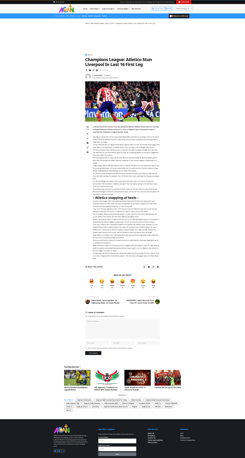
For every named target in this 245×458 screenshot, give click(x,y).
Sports (89, 55)
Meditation (168, 407)
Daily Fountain (136, 400)
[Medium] (59, 451)
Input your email (103, 445)
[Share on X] (86, 70)
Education (97, 16)
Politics (104, 16)
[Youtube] (55, 451)
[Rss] (63, 451)
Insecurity (95, 407)
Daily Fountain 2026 (111, 403)
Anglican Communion (84, 400)
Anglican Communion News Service (116, 407)
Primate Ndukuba (171, 403)
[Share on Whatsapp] (87, 138)
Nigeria (134, 407)
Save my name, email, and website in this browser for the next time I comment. (110, 348)
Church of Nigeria (128, 403)
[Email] (90, 70)
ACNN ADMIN (98, 75)
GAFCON (157, 407)
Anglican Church (82, 407)
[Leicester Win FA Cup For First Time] (168, 378)
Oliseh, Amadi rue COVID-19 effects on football (134, 388)
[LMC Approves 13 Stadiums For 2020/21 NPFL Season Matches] (107, 378)
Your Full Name (103, 437)
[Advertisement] (122, 38)
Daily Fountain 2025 (72, 403)
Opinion (84, 16)
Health (90, 16)
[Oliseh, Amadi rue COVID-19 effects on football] (137, 378)
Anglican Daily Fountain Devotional (158, 400)
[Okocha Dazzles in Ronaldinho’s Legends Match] (77, 378)
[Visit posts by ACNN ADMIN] (88, 76)
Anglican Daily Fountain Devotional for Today (111, 400)
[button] (93, 70)
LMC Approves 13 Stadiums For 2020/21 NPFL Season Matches (106, 388)
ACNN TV (158, 403)
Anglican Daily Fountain (92, 403)
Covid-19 (69, 407)
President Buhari (144, 403)
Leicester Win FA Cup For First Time (168, 387)
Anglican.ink (146, 407)
